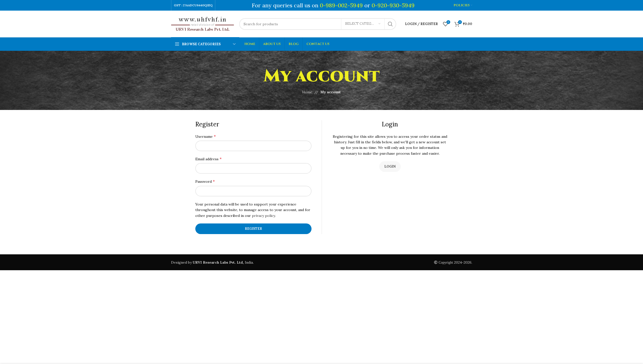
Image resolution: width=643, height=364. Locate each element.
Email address (208, 158)
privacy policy (263, 215)
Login (390, 166)
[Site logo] (202, 23)
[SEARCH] (390, 24)
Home (307, 92)
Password (205, 181)
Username (205, 136)
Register (253, 228)
